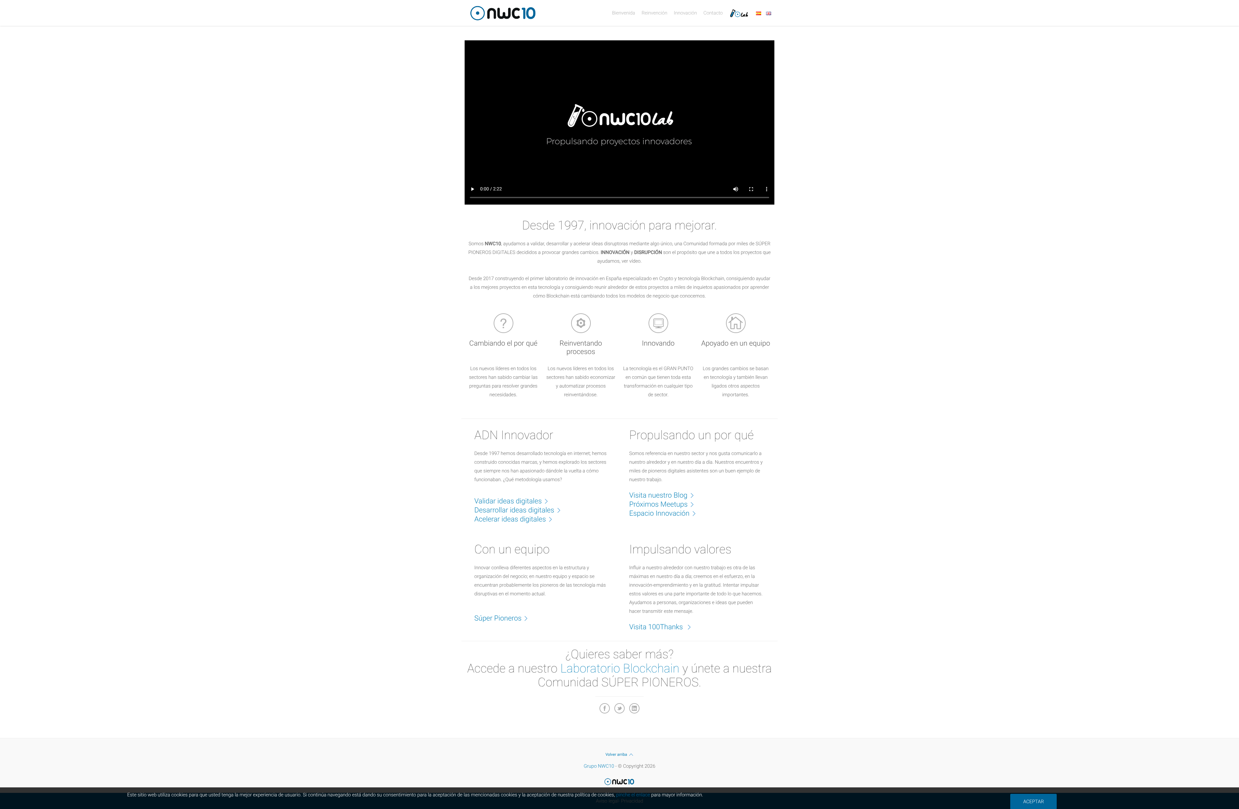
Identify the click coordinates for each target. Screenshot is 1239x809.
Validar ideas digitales (508, 501)
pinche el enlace (633, 795)
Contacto (713, 13)
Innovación (685, 13)
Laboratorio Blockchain (620, 669)
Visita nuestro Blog (658, 495)
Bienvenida (623, 13)
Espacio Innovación (659, 514)
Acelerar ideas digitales (510, 519)
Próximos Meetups (658, 505)
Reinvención (654, 13)
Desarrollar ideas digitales (514, 510)
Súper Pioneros (497, 618)
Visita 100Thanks (657, 627)
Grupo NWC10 (599, 766)
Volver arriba (616, 754)
